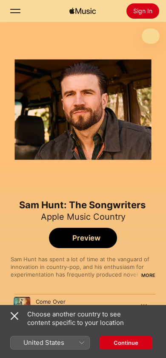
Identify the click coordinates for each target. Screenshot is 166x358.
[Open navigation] (15, 11)
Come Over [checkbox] (51, 301)
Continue (126, 342)
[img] (82, 11)
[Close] (14, 316)
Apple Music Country (83, 217)
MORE (148, 275)
